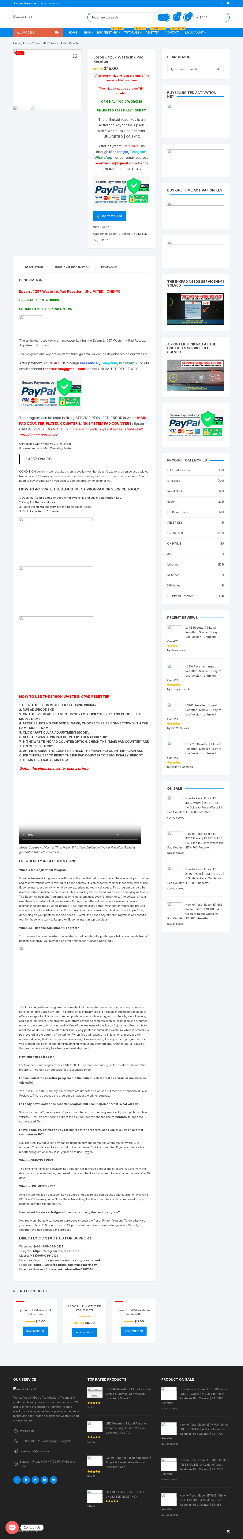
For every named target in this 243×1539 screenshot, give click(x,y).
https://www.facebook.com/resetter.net (71, 1260)
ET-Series (173, 480)
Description (34, 267)
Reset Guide (175, 491)
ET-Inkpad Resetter (180, 596)
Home (73, 32)
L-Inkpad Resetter (179, 470)
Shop (87, 32)
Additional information (72, 267)
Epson (27, 43)
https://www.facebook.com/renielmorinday (65, 1265)
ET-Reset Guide (177, 512)
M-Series (173, 575)
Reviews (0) (109, 267)
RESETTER (154, 31)
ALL (170, 554)
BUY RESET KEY (109, 31)
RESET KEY (174, 522)
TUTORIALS (133, 31)
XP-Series (173, 585)
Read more (33, 1331)
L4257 (104, 240)
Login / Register (26, 3)
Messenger (118, 152)
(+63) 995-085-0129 (48, 1246)
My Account (194, 32)
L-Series (124, 234)
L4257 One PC (39, 459)
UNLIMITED (139, 234)
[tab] (34, 267)
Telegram (138, 152)
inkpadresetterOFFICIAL (76, 1269)
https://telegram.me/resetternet (56, 1251)
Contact (174, 31)
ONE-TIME (174, 543)
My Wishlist (51, 3)
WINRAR (121, 1117)
